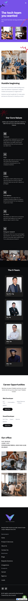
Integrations (5, 565)
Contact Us (4, 550)
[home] (5, 3)
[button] (25, 3)
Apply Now (7, 409)
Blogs (3, 557)
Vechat (3, 572)
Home (3, 538)
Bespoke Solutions (7, 561)
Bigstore (4, 576)
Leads (3, 580)
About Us (4, 546)
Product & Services (7, 542)
